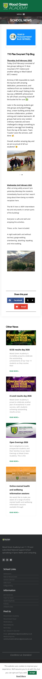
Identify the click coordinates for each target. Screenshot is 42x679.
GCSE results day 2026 (20, 349)
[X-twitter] (7, 560)
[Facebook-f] (3, 560)
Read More (21, 676)
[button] (9, 161)
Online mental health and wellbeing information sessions (20, 490)
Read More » (14, 371)
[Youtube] (11, 560)
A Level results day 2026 (21, 396)
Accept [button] (32, 673)
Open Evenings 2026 (19, 442)
